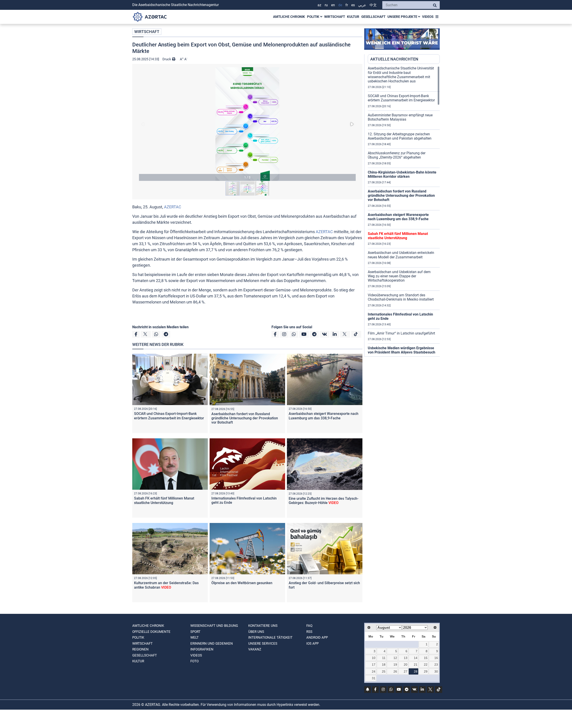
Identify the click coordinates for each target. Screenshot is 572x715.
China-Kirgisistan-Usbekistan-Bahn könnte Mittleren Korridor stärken (402, 174)
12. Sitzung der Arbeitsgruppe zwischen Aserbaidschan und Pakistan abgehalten (399, 136)
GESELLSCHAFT (373, 17)
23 (436, 664)
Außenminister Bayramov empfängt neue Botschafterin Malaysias (400, 117)
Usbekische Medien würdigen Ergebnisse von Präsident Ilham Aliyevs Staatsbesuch (401, 350)
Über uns (256, 632)
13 (405, 658)
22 (425, 664)
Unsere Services (262, 644)
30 (436, 671)
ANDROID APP (317, 638)
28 (415, 671)
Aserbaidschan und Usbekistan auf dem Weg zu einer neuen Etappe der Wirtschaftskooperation (399, 276)
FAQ (309, 626)
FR (346, 5)
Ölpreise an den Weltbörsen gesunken (241, 583)
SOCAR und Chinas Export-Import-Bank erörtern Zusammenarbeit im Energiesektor (169, 416)
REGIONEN (140, 649)
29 (425, 671)
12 (395, 658)
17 (373, 664)
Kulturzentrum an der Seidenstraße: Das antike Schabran (166, 585)
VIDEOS (427, 17)
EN (333, 5)
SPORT (195, 632)
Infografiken (201, 649)
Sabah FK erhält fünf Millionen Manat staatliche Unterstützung (164, 500)
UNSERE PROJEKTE (402, 17)
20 (405, 664)
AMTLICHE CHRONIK (289, 17)
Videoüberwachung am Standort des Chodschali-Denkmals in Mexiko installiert (401, 297)
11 (383, 658)
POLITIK (313, 17)
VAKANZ (254, 649)
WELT (194, 638)
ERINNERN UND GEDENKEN (211, 644)
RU (326, 5)
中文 (373, 5)
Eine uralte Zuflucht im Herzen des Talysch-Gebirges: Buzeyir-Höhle (323, 500)
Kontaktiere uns (263, 626)
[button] (247, 124)
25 (383, 671)
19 (395, 664)
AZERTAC (172, 207)
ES (353, 5)
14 (415, 658)
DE (340, 5)
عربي (362, 5)
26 (395, 671)
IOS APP (312, 644)
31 (373, 678)
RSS (309, 632)
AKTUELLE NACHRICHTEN (394, 59)
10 (373, 658)
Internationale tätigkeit (270, 638)
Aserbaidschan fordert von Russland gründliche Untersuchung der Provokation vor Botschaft (244, 418)
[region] (404, 211)
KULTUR (353, 17)
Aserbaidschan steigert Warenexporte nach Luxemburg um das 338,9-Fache (323, 416)
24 (373, 671)
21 (415, 664)
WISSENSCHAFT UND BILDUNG (214, 626)
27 (405, 671)
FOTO (194, 661)
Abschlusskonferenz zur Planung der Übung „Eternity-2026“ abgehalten (396, 155)
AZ (319, 5)
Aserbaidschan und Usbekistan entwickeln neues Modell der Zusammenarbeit (401, 255)
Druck (167, 59)
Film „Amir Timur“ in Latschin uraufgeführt (401, 333)
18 (383, 664)
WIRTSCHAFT (334, 17)
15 (425, 658)
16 (436, 658)
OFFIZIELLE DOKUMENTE (151, 632)
